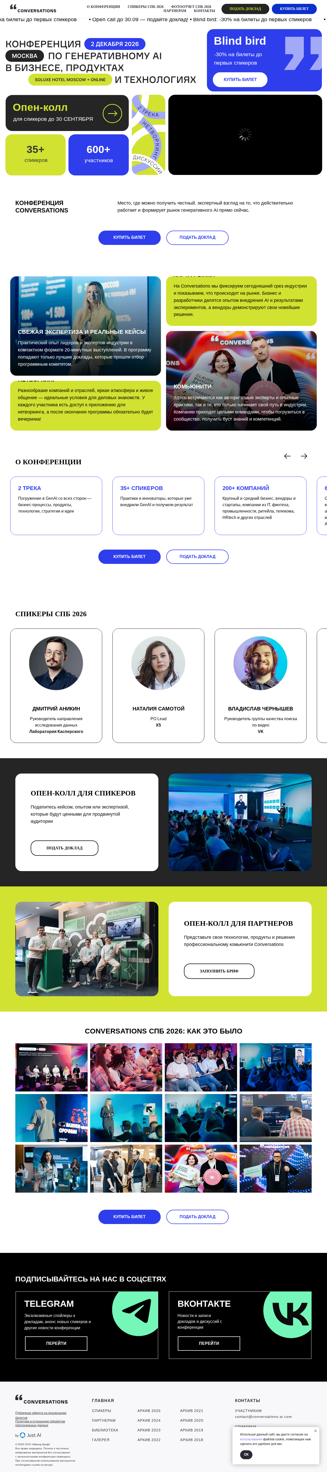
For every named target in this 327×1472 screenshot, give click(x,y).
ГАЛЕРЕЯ (101, 1440)
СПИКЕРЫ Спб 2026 (146, 7)
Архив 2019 (191, 1430)
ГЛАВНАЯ (103, 1400)
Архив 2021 (191, 1411)
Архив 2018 (191, 1440)
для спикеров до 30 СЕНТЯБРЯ (53, 119)
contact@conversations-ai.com (263, 1417)
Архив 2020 (191, 1420)
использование (251, 1439)
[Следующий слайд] (304, 456)
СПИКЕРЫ (101, 1411)
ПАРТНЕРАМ (175, 11)
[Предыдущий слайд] (287, 456)
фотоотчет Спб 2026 (191, 7)
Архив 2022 (149, 1440)
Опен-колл (40, 107)
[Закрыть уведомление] (315, 1430)
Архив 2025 (149, 1411)
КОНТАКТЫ (204, 11)
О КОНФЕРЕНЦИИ (103, 7)
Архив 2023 (149, 1430)
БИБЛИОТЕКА (105, 1430)
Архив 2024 (149, 1420)
